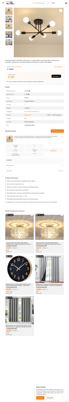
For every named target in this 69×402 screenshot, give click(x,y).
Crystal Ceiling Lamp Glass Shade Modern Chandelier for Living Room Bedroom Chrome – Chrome (18, 243)
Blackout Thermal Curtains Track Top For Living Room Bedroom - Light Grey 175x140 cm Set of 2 (18, 326)
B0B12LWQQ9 (53, 150)
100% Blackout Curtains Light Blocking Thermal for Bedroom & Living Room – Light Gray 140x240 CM (49, 285)
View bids (56, 76)
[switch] (49, 3)
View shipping (58, 67)
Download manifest (57, 131)
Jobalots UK (27, 115)
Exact (53, 3)
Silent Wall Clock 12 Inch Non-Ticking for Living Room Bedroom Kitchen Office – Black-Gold (18, 285)
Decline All (50, 398)
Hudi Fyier (15, 150)
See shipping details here (31, 111)
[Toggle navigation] (3, 3)
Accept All (40, 398)
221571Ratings (56, 115)
